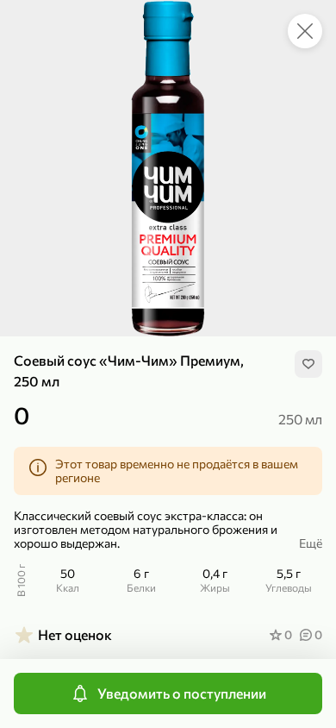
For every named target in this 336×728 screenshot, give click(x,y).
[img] (308, 364)
